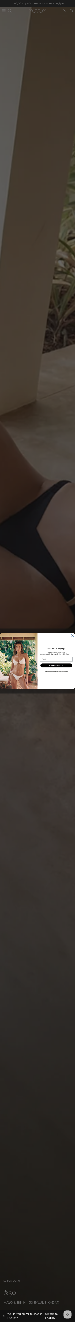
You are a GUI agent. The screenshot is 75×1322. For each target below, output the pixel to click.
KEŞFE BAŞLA (56, 665)
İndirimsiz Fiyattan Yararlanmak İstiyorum (56, 672)
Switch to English (51, 1315)
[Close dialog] (72, 635)
